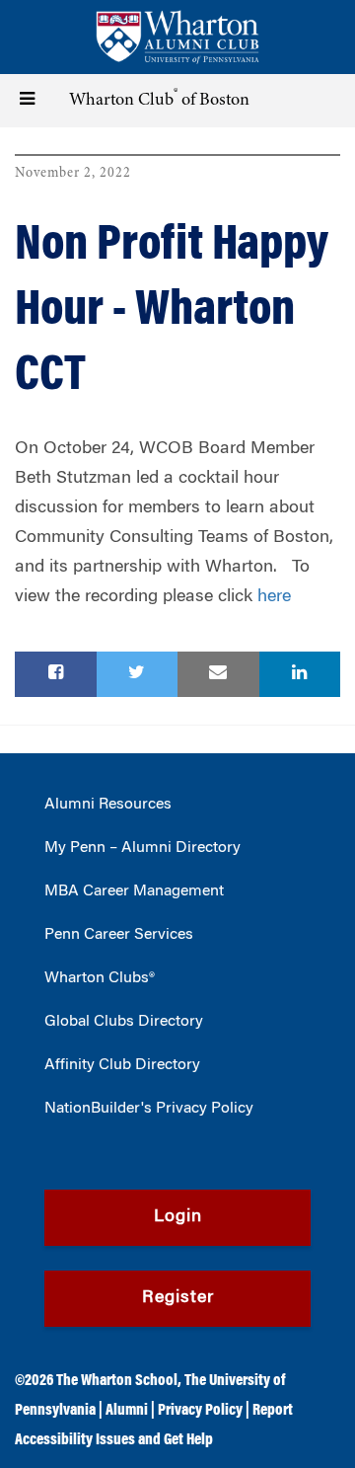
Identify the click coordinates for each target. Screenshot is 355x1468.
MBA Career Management (134, 891)
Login (178, 1217)
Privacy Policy (200, 1411)
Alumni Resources (108, 804)
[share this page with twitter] (137, 674)
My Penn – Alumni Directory (142, 848)
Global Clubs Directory (123, 1022)
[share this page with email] (218, 674)
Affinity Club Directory (122, 1065)
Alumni (127, 1411)
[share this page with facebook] (56, 674)
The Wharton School (117, 1381)
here (274, 597)
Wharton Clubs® (99, 978)
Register (178, 1298)
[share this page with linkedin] (300, 674)
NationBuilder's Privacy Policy (148, 1109)
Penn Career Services (118, 935)
